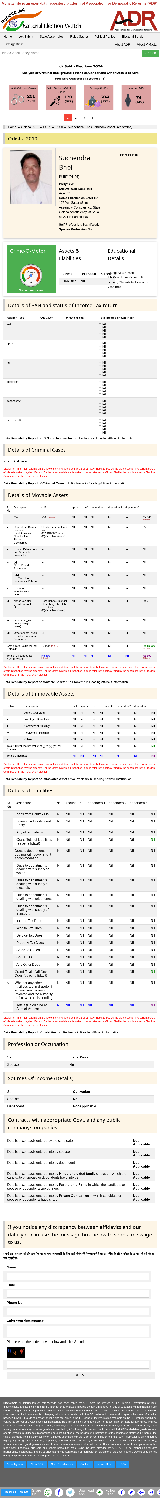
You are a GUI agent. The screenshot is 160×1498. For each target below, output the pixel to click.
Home (8, 36)
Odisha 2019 (29, 127)
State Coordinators (61, 1464)
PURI (47, 127)
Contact (84, 1464)
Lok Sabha (26, 36)
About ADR (122, 44)
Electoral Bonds (132, 36)
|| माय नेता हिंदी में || (14, 44)
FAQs (123, 1464)
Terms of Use (104, 1464)
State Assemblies (52, 36)
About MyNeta (146, 44)
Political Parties (104, 36)
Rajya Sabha (79, 36)
